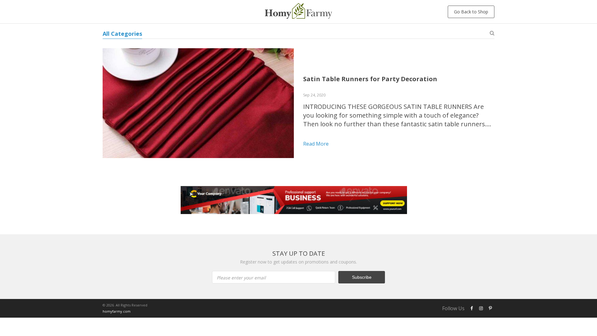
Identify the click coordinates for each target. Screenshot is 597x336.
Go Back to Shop (471, 12)
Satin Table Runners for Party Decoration (370, 79)
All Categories (122, 33)
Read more (316, 143)
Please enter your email (241, 278)
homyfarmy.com (117, 311)
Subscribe (362, 277)
